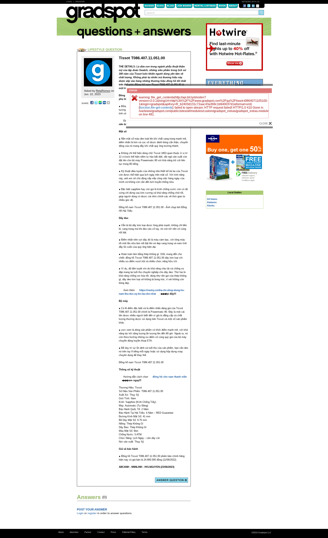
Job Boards (184, 5)
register (92, 513)
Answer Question (171, 480)
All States (212, 199)
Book (222, 5)
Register (80, 2)
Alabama (212, 202)
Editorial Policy (129, 532)
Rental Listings (205, 5)
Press (113, 532)
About (233, 5)
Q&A (160, 5)
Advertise (74, 532)
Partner (87, 532)
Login (69, 2)
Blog (170, 5)
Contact (101, 532)
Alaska (210, 205)
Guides (149, 5)
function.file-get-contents (156, 107)
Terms (144, 532)
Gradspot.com (103, 15)
